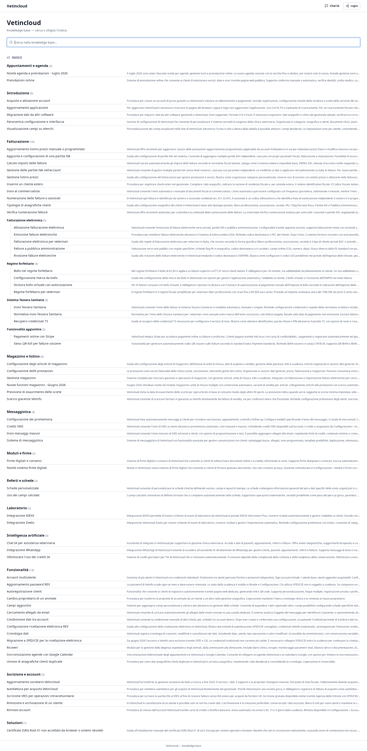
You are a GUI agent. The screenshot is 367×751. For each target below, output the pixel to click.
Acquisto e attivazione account (28, 101)
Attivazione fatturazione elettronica (39, 227)
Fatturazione (18, 141)
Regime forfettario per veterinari (37, 292)
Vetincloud (17, 5)
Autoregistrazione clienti (24, 591)
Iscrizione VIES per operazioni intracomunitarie (40, 696)
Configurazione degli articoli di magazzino (37, 364)
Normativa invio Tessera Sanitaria (38, 314)
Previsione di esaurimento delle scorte (34, 392)
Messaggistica (19, 411)
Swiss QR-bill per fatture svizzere (37, 343)
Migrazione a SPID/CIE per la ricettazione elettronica (44, 640)
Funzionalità (17, 569)
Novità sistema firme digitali (27, 468)
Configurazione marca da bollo (36, 278)
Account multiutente (21, 577)
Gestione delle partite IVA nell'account (34, 170)
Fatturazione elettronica (24, 220)
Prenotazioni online (20, 80)
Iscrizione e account (24, 674)
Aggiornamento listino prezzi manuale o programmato (46, 149)
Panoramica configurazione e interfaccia (35, 122)
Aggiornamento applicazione (27, 108)
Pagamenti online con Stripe (34, 336)
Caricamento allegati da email (28, 612)
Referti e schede (20, 480)
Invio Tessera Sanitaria (30, 307)
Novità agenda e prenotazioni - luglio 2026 (37, 73)
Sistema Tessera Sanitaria (25, 300)
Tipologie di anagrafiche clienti (29, 205)
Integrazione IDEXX (20, 515)
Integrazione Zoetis (20, 522)
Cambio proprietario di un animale (31, 598)
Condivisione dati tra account (27, 619)
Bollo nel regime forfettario (33, 271)
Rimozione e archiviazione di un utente (34, 703)
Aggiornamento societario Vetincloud (33, 682)
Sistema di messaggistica (25, 440)
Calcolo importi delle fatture (27, 163)
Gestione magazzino (21, 378)
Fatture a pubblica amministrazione (39, 248)
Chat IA (334, 6)
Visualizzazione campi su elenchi (30, 129)
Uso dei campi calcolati (23, 495)
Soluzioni (15, 722)
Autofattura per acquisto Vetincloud (32, 689)
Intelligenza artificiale (25, 535)
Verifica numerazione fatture (27, 212)
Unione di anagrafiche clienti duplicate (34, 661)
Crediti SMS (15, 426)
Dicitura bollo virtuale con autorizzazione (43, 285)
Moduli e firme (19, 453)
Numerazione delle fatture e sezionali (34, 198)
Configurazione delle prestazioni (30, 371)
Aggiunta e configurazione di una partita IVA (38, 156)
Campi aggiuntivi (19, 605)
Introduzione (18, 93)
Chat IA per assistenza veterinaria (31, 543)
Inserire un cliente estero (25, 184)
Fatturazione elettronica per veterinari (41, 241)
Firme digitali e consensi (24, 461)
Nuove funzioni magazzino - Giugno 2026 (36, 385)
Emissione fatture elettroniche (35, 234)
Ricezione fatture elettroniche (35, 255)
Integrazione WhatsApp (24, 550)
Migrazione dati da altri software (30, 115)
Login (354, 6)
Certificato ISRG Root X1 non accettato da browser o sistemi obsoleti (55, 730)
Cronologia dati (18, 633)
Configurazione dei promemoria (29, 419)
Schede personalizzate (23, 488)
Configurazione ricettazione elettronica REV (37, 626)
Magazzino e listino (23, 356)
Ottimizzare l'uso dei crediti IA (28, 557)
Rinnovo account (18, 710)
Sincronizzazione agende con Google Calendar (40, 654)
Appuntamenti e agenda (27, 65)
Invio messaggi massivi (23, 433)
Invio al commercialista (23, 191)
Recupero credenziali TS (31, 321)
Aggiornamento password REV (28, 584)
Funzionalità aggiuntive (24, 329)
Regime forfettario (20, 264)
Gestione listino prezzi (22, 177)
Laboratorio (17, 508)
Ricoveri (12, 647)
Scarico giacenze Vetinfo (24, 399)
